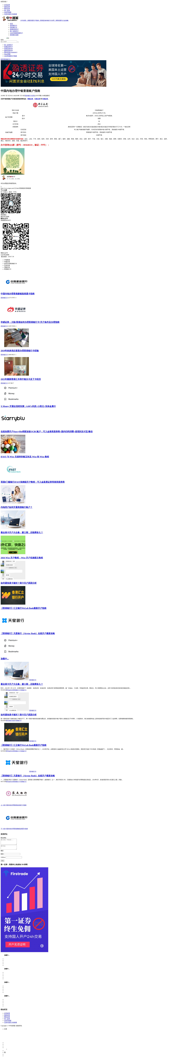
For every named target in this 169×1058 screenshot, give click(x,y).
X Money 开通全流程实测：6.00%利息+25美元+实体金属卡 (28, 406)
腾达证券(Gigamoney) (10, 52)
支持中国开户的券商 (10, 14)
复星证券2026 (8, 48)
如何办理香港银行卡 (14, 690)
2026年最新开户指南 (10, 56)
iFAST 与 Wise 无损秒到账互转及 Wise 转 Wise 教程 (25, 457)
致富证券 (7, 6)
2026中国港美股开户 (16, 33)
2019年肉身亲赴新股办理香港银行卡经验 (20, 350)
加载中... (5, 658)
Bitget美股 (7, 54)
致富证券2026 (8, 50)
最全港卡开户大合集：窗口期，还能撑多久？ (22, 532)
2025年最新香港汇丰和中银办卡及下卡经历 (21, 379)
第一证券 (7, 10)
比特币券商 (7, 12)
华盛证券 (45, 99)
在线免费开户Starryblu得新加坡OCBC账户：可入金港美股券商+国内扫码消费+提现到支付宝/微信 (47, 431)
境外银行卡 (13, 27)
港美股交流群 (14, 35)
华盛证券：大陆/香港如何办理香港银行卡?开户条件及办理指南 (30, 322)
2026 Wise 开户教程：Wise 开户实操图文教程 (22, 558)
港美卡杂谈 (12, 720)
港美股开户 (13, 25)
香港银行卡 (23, 690)
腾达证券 (7, 8)
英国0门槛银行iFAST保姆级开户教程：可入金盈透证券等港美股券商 (33, 482)
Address (3, 857)
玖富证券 (37, 99)
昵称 (2, 854)
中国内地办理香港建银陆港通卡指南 (18, 293)
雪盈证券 (30, 99)
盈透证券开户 (14, 29)
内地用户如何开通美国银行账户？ (16, 507)
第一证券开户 (14, 31)
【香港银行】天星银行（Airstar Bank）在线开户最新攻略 (28, 633)
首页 (11, 23)
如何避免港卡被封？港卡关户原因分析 (19, 583)
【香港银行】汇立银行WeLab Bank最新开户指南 (23, 608)
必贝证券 (7, 5)
